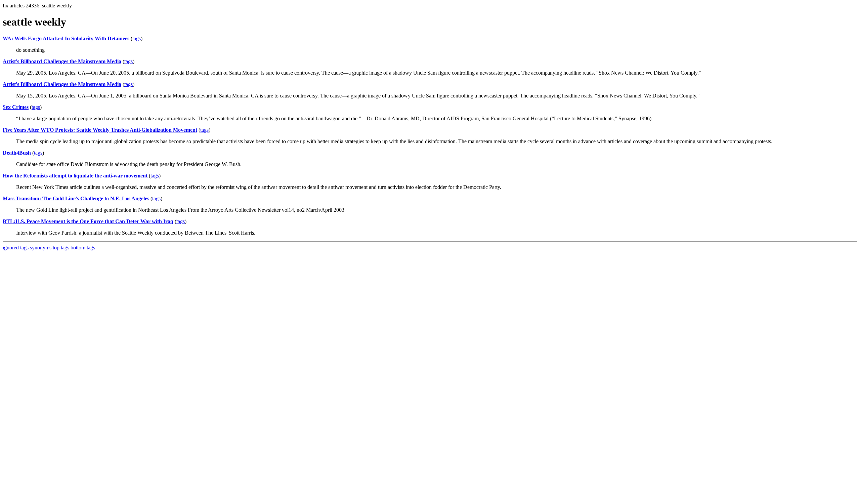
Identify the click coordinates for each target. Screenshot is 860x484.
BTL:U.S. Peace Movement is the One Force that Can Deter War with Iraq (88, 221)
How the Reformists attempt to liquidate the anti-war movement (75, 175)
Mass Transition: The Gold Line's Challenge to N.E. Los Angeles (76, 198)
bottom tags (83, 247)
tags (136, 38)
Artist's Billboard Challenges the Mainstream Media (62, 61)
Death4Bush (17, 153)
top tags (61, 247)
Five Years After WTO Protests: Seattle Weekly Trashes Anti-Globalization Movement (100, 130)
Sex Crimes (16, 107)
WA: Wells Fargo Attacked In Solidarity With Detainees (66, 38)
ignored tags (16, 247)
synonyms (40, 247)
